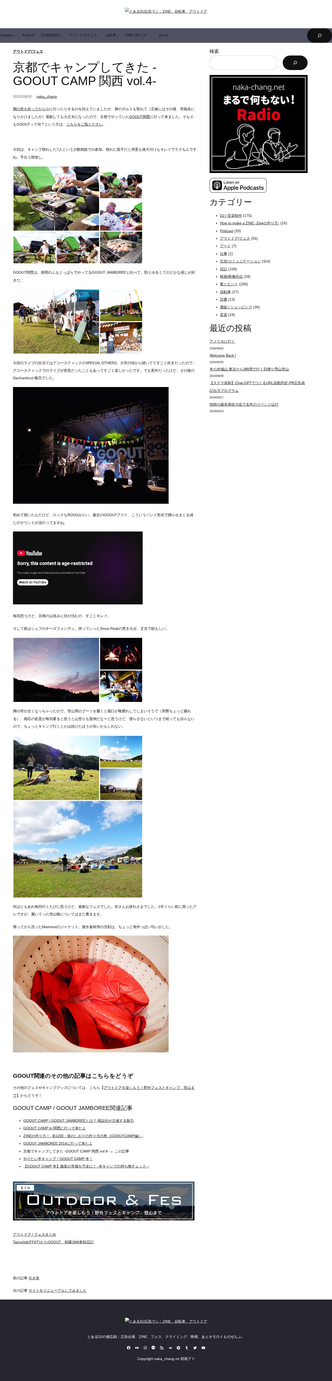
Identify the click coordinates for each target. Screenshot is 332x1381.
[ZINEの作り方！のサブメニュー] (152, 35)
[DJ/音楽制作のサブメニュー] (62, 35)
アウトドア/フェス (28, 51)
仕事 (223, 254)
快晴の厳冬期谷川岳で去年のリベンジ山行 (244, 404)
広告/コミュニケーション (240, 261)
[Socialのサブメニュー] (170, 35)
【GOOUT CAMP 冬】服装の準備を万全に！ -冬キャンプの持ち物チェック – (86, 1166)
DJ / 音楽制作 (231, 215)
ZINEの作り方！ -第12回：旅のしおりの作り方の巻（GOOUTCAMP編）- (83, 1136)
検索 (214, 51)
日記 (223, 269)
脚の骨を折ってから (29, 109)
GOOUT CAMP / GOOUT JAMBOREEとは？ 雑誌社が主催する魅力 (78, 1120)
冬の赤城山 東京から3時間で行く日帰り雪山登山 (249, 369)
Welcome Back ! (223, 355)
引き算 (34, 1278)
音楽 (223, 315)
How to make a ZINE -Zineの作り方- (249, 223)
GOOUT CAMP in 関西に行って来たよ (54, 1128)
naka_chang (47, 96)
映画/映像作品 (231, 276)
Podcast (226, 231)
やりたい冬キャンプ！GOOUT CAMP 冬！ (58, 1159)
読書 (223, 299)
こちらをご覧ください (84, 124)
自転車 (225, 292)
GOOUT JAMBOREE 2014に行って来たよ (57, 1143)
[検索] (295, 63)
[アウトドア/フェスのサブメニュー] (99, 35)
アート (225, 246)
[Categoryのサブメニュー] (15, 35)
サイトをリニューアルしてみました (58, 1290)
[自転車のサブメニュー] (118, 35)
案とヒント (229, 284)
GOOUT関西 (139, 117)
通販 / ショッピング (236, 307)
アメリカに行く (222, 341)
